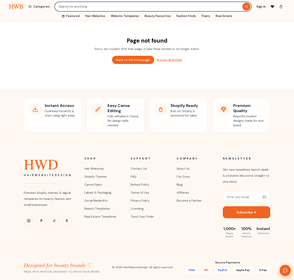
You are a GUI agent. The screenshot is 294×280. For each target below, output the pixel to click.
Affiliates (183, 193)
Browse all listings (169, 60)
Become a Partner (189, 201)
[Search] (246, 7)
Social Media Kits (96, 201)
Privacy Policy (140, 201)
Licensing (137, 209)
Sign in (261, 6)
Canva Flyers (93, 185)
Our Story (183, 177)
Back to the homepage (133, 60)
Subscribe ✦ (246, 212)
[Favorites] (272, 6)
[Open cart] (281, 7)
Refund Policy (140, 185)
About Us (183, 169)
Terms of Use (140, 193)
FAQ (133, 177)
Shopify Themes (95, 177)
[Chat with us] (285, 270)
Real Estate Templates (100, 217)
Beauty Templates (97, 209)
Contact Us (139, 169)
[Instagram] (28, 220)
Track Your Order (142, 217)
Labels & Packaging (97, 193)
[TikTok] (54, 220)
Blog (180, 185)
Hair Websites (94, 169)
